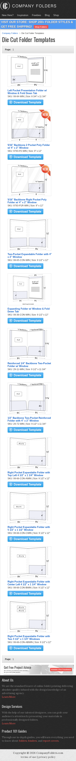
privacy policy (46, 757)
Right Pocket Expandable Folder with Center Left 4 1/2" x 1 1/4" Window (29, 583)
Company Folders (10, 33)
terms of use (28, 757)
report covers (51, 740)
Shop (55, 15)
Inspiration (22, 15)
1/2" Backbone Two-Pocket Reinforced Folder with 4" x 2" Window (29, 419)
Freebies (35, 15)
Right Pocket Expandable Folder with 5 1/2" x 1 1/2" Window (29, 528)
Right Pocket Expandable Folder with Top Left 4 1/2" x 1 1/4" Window (29, 474)
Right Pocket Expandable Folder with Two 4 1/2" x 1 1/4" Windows (29, 637)
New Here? (7, 15)
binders (32, 740)
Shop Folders (41, 27)
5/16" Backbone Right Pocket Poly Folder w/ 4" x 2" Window (27, 201)
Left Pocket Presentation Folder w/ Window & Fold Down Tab (27, 92)
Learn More (8, 696)
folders (23, 740)
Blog (47, 15)
